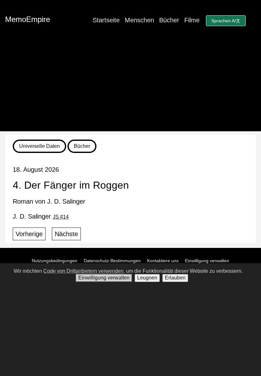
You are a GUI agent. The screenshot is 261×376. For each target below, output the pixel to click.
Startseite (106, 20)
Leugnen (147, 277)
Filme (192, 20)
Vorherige (29, 233)
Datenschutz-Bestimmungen (112, 260)
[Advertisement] (130, 86)
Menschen (139, 20)
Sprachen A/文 (225, 20)
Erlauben (175, 277)
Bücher (169, 20)
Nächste (66, 233)
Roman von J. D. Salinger (49, 201)
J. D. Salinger (41, 216)
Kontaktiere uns (163, 260)
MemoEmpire (27, 19)
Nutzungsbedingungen (54, 260)
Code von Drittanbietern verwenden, (84, 271)
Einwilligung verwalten (207, 260)
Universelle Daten (39, 146)
